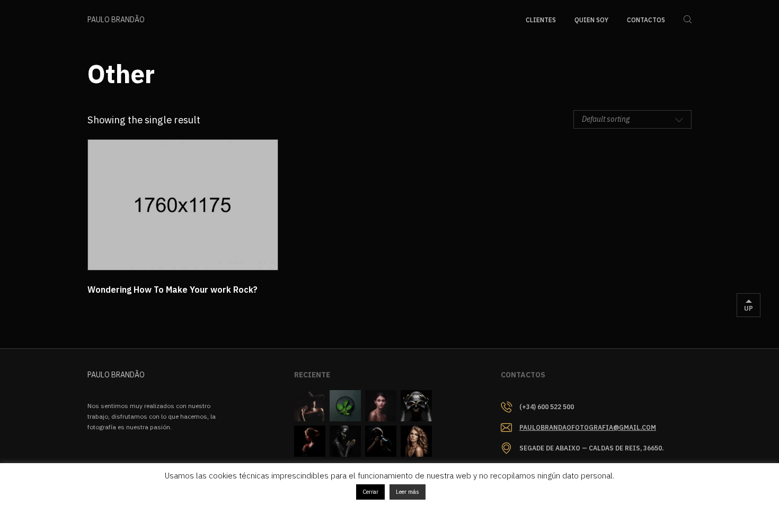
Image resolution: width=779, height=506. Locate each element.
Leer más (407, 491)
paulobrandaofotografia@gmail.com (587, 427)
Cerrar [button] (370, 491)
